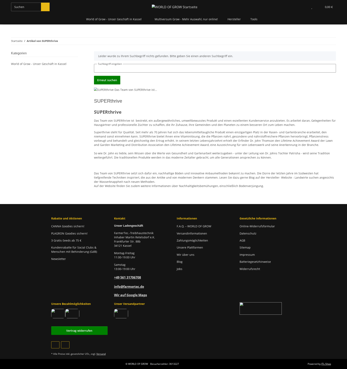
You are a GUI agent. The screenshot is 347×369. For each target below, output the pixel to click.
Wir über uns (185, 255)
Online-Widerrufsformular (257, 226)
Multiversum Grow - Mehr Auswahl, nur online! (186, 19)
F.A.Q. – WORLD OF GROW (194, 226)
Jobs (179, 269)
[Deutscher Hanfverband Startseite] (261, 308)
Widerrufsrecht (250, 269)
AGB (242, 240)
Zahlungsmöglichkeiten (192, 240)
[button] (303, 7)
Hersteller (234, 19)
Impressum (247, 255)
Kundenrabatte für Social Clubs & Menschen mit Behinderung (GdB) (74, 250)
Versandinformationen (192, 233)
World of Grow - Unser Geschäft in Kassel (38, 64)
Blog (180, 262)
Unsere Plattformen (190, 247)
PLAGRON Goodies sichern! (69, 233)
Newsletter (58, 259)
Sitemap (245, 247)
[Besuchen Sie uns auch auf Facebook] (55, 344)
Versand (101, 354)
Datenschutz (248, 233)
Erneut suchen (107, 80)
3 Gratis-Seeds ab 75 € (66, 240)
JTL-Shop (326, 364)
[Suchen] (45, 7)
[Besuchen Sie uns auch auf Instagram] (65, 344)
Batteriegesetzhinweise (255, 262)
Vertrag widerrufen (79, 331)
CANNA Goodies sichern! (67, 226)
